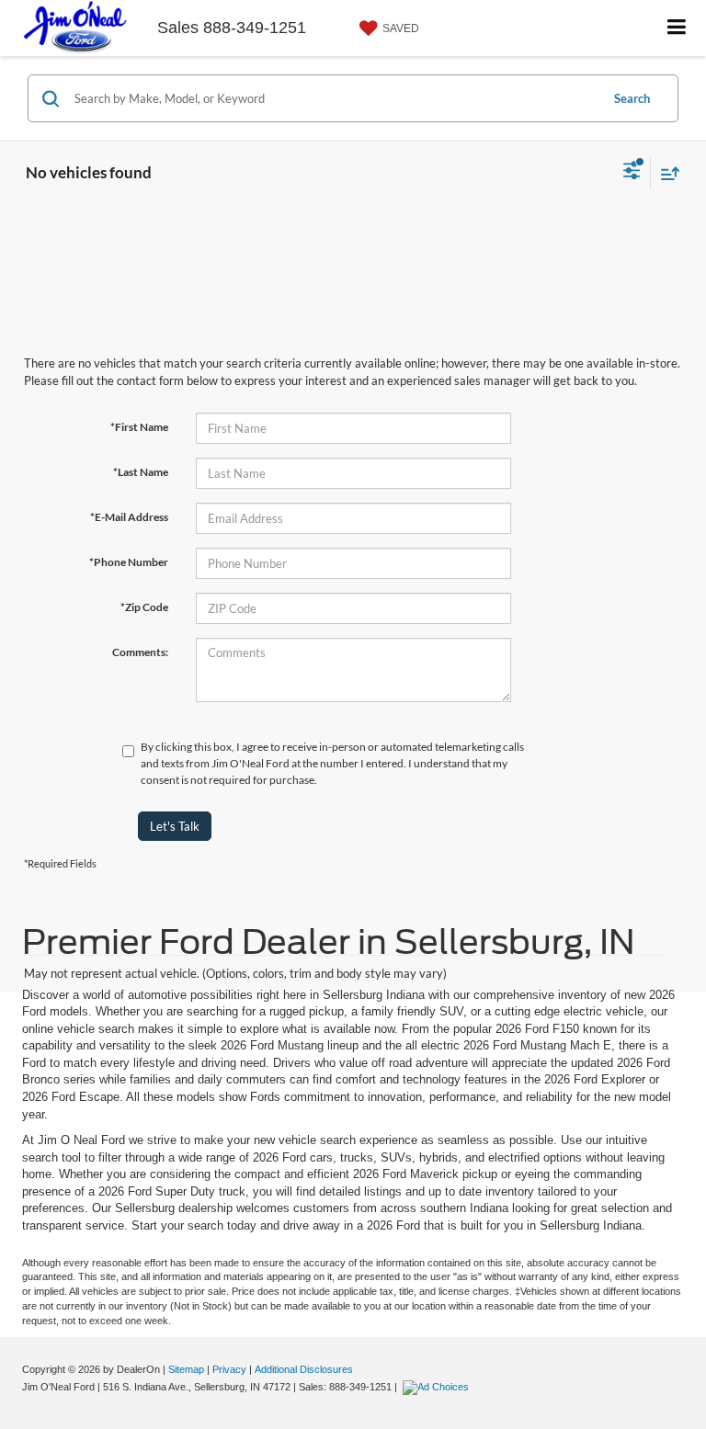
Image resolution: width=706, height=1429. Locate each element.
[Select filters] (632, 172)
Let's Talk (174, 826)
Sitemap (186, 1369)
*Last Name (140, 472)
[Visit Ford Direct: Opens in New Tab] (438, 1386)
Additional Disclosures (304, 1369)
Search (632, 98)
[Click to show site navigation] (677, 28)
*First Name (139, 427)
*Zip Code (144, 607)
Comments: (140, 652)
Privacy (229, 1369)
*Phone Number (128, 562)
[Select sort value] (665, 173)
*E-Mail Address (129, 517)
